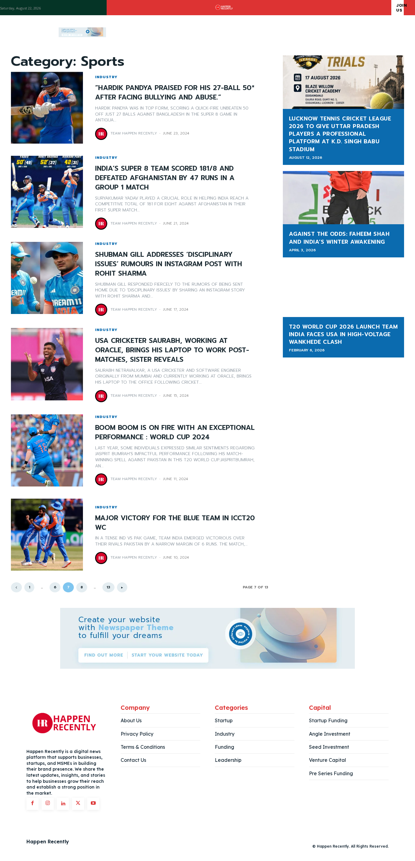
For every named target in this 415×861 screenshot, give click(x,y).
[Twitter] (78, 804)
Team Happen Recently (134, 133)
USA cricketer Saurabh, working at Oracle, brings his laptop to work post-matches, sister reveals (172, 350)
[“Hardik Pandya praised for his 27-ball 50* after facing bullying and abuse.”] (47, 107)
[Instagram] (48, 804)
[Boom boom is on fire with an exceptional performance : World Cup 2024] (47, 450)
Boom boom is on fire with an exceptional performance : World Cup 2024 (175, 432)
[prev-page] (16, 587)
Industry (106, 77)
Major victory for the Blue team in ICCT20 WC (175, 522)
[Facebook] (32, 804)
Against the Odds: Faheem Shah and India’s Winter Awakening (339, 238)
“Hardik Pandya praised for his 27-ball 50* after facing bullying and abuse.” (175, 92)
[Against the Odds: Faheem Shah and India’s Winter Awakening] (343, 198)
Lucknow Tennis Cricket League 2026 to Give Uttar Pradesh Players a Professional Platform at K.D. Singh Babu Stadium (340, 134)
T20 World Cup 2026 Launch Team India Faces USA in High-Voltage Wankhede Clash (343, 334)
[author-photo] (102, 134)
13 (108, 587)
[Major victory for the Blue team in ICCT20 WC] (47, 535)
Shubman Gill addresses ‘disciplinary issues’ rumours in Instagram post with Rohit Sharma (168, 263)
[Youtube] (93, 804)
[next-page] (122, 587)
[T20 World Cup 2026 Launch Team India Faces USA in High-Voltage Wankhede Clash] (343, 290)
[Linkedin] (63, 804)
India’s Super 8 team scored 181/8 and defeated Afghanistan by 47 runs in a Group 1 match (165, 177)
